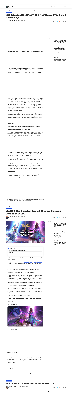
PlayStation (61, 45)
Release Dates (12, 254)
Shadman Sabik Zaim (14, 386)
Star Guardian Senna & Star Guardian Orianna (16, 250)
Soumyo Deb (12, 20)
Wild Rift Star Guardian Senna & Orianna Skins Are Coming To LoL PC (26, 126)
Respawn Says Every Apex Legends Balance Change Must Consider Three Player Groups (59, 48)
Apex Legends (56, 50)
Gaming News (56, 45)
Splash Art (11, 252)
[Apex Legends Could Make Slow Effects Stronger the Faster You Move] (50, 61)
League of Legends (9, 12)
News (59, 50)
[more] (57, 6)
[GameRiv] (10, 6)
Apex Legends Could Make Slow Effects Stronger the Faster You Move (60, 60)
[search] (60, 7)
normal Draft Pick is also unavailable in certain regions (20, 152)
